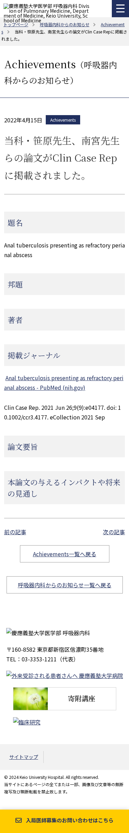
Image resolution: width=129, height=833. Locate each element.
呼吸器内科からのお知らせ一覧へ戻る (64, 585)
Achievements (63, 120)
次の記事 (114, 532)
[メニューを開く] (120, 8)
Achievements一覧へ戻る (64, 554)
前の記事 (15, 532)
